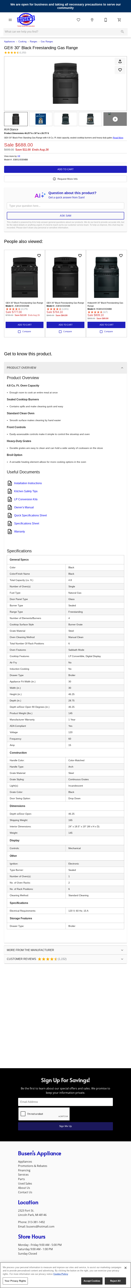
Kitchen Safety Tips (26, 491)
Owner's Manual (24, 507)
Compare (26, 331)
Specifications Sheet (26, 523)
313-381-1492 (36, 1222)
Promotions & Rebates (32, 1166)
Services (23, 1174)
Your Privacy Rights (15, 1281)
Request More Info (67, 178)
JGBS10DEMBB (20, 160)
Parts (21, 1179)
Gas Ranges (47, 41)
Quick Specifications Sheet (30, 515)
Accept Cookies (92, 1281)
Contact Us (25, 1192)
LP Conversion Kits (26, 499)
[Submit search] (122, 32)
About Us (24, 1188)
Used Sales (25, 1183)
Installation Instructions (28, 483)
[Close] (125, 1268)
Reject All (115, 1281)
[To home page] (26, 20)
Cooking (22, 41)
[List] (78, 20)
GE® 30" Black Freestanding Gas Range (24, 303)
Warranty (19, 531)
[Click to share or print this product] (120, 61)
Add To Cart (65, 169)
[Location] (92, 20)
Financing (24, 1170)
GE (18, 156)
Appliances (9, 41)
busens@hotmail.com (40, 1226)
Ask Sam (65, 215)
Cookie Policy (60, 1274)
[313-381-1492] (106, 20)
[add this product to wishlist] (120, 70)
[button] (10, 20)
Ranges (33, 41)
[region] (65, 1275)
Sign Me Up (65, 1126)
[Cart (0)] (119, 20)
